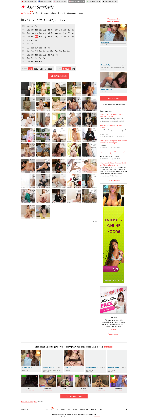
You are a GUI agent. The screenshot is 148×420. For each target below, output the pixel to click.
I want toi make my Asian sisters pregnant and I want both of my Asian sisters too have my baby (113, 132)
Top (54, 13)
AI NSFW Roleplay (109, 104)
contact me (97, 416)
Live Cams (27, 13)
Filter (37, 13)
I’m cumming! (113, 334)
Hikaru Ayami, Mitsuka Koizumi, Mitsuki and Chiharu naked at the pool (113, 164)
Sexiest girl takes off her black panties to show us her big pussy (112, 115)
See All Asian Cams (74, 396)
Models (62, 13)
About (81, 13)
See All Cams (113, 98)
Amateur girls (84, 409)
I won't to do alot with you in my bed (111, 119)
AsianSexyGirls (40, 7)
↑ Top (95, 221)
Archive (46, 13)
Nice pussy (103, 145)
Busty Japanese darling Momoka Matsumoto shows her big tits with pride (113, 142)
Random (72, 13)
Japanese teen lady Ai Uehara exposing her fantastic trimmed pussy (113, 153)
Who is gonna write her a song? (109, 156)
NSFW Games (120, 104)
